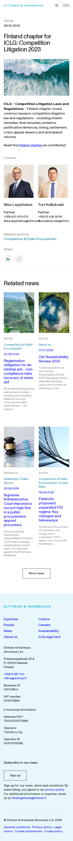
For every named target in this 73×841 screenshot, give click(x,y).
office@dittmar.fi (15, 678)
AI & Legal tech (49, 637)
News (8, 631)
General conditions (17, 827)
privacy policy (54, 790)
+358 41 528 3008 (50, 217)
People (9, 625)
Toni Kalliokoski (51, 204)
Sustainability (48, 631)
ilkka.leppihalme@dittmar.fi (22, 221)
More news (36, 573)
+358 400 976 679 (16, 217)
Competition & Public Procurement (30, 239)
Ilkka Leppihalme (18, 204)
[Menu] (66, 5)
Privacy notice (42, 827)
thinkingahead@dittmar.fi (28, 798)
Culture (44, 619)
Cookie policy (53, 831)
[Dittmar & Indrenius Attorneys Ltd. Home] (23, 5)
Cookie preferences (28, 831)
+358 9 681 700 (14, 674)
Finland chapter (29, 145)
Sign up (15, 775)
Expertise (11, 619)
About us (10, 637)
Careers (44, 625)
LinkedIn (8, 259)
